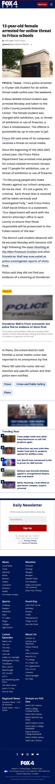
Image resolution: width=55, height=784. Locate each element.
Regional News (11, 698)
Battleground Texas (10, 660)
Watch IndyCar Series (34, 723)
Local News (7, 566)
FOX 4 (17, 41)
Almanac (29, 575)
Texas (4, 569)
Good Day (31, 601)
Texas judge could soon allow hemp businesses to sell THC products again (32, 439)
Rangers (5, 608)
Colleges (5, 624)
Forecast (29, 566)
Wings (4, 621)
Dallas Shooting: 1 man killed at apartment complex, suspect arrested (33, 485)
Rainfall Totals (31, 578)
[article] (27, 307)
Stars (4, 614)
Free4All (5, 651)
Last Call (5, 654)
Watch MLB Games (33, 714)
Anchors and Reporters (30, 642)
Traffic (28, 614)
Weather (30, 562)
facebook (17, 754)
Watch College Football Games (32, 709)
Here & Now (7, 691)
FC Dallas (6, 618)
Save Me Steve (31, 624)
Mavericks (6, 611)
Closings (29, 569)
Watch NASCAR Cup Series (34, 718)
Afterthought (7, 670)
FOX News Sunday (10, 594)
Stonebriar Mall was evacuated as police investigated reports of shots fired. (25, 261)
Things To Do (31, 621)
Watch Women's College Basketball (33, 732)
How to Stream (32, 653)
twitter (22, 754)
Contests (29, 672)
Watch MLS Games (33, 740)
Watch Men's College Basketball (34, 727)
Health (5, 591)
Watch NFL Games (33, 705)
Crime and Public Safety (31, 384)
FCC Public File (31, 663)
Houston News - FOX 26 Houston (11, 703)
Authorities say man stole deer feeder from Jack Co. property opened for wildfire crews (33, 451)
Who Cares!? (7, 667)
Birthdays (29, 608)
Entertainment (31, 618)
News (5, 562)
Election (5, 578)
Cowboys (6, 605)
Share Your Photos (33, 590)
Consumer (6, 585)
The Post (6, 647)
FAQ (27, 650)
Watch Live (42, 4)
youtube (32, 754)
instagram (27, 754)
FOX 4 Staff (9, 41)
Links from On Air (32, 605)
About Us (30, 634)
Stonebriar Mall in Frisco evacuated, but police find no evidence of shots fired (26, 325)
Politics (5, 581)
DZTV (4, 676)
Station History (31, 647)
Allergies (29, 572)
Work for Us (30, 656)
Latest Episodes (7, 636)
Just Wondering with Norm (10, 680)
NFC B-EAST (7, 673)
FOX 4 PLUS (30, 669)
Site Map (29, 679)
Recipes (28, 611)
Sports (6, 601)
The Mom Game (9, 685)
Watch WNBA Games (34, 737)
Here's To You (8, 688)
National (5, 572)
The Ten (5, 644)
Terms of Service (29, 543)
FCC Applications (32, 666)
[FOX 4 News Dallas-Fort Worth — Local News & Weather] (10, 4)
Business (6, 588)
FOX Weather (31, 581)
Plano (7, 392)
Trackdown (7, 663)
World (4, 575)
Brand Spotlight (32, 675)
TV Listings (30, 659)
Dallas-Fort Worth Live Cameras (33, 586)
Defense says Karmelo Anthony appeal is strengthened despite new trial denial (33, 474)
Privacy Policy (30, 540)
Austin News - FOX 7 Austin (11, 708)
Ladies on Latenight (10, 657)
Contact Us (30, 638)
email (38, 754)
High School (7, 627)
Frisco (23, 41)
